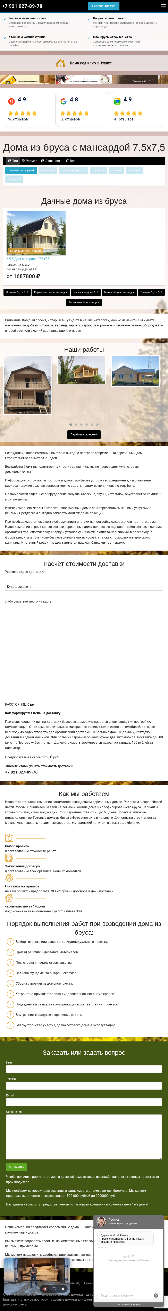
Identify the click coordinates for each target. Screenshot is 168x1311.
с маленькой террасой (21, 170)
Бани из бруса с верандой (119, 292)
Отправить (16, 1166)
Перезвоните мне (103, 6)
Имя (9, 1062)
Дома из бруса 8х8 (17, 292)
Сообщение (14, 1111)
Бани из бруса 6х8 (151, 292)
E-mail (10, 1095)
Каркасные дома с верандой (51, 292)
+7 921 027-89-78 (22, 6)
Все (72, 161)
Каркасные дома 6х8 (86, 292)
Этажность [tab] (53, 161)
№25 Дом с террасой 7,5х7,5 (28, 259)
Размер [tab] (31, 161)
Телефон (11, 1079)
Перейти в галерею (83, 434)
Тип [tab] (14, 161)
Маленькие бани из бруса (84, 302)
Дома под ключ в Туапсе (91, 63)
